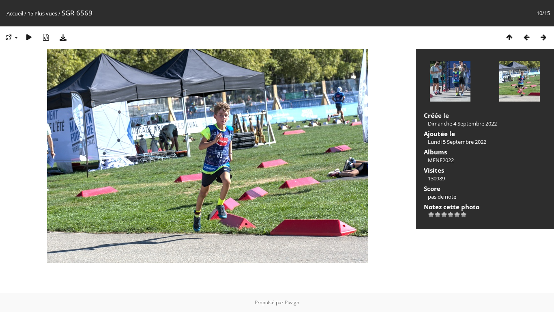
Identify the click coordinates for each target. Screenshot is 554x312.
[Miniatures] (509, 37)
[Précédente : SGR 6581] (526, 37)
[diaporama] (28, 37)
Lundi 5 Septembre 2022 (457, 141)
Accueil (14, 13)
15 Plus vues (42, 13)
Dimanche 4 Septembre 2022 (462, 123)
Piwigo (292, 302)
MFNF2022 (441, 160)
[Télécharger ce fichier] (62, 37)
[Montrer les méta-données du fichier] (45, 37)
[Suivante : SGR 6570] (543, 37)
